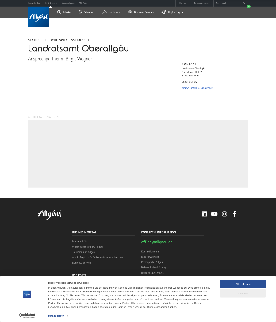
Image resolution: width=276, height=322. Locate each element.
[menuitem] (64, 12)
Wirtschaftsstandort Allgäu (87, 246)
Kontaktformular (150, 251)
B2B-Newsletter (150, 256)
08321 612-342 (189, 81)
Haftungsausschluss (152, 272)
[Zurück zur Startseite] (38, 17)
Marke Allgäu (79, 241)
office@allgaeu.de (156, 241)
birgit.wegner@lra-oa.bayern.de (197, 87)
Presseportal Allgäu (152, 262)
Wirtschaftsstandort (70, 40)
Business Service (81, 262)
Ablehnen (243, 293)
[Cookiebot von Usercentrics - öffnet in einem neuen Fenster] (27, 315)
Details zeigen (56, 315)
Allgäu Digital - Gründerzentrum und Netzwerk (98, 257)
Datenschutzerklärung (153, 267)
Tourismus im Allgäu (83, 252)
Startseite (37, 40)
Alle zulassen (243, 284)
